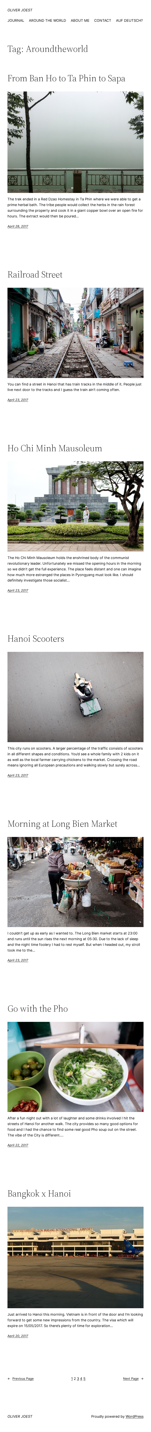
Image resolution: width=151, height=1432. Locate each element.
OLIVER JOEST (19, 10)
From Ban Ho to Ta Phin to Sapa (66, 78)
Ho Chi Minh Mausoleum (54, 448)
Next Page (133, 1378)
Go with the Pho (37, 1008)
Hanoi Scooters (35, 638)
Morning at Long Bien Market (62, 823)
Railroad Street (35, 274)
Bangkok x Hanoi (39, 1193)
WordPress (135, 1416)
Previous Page (20, 1378)
